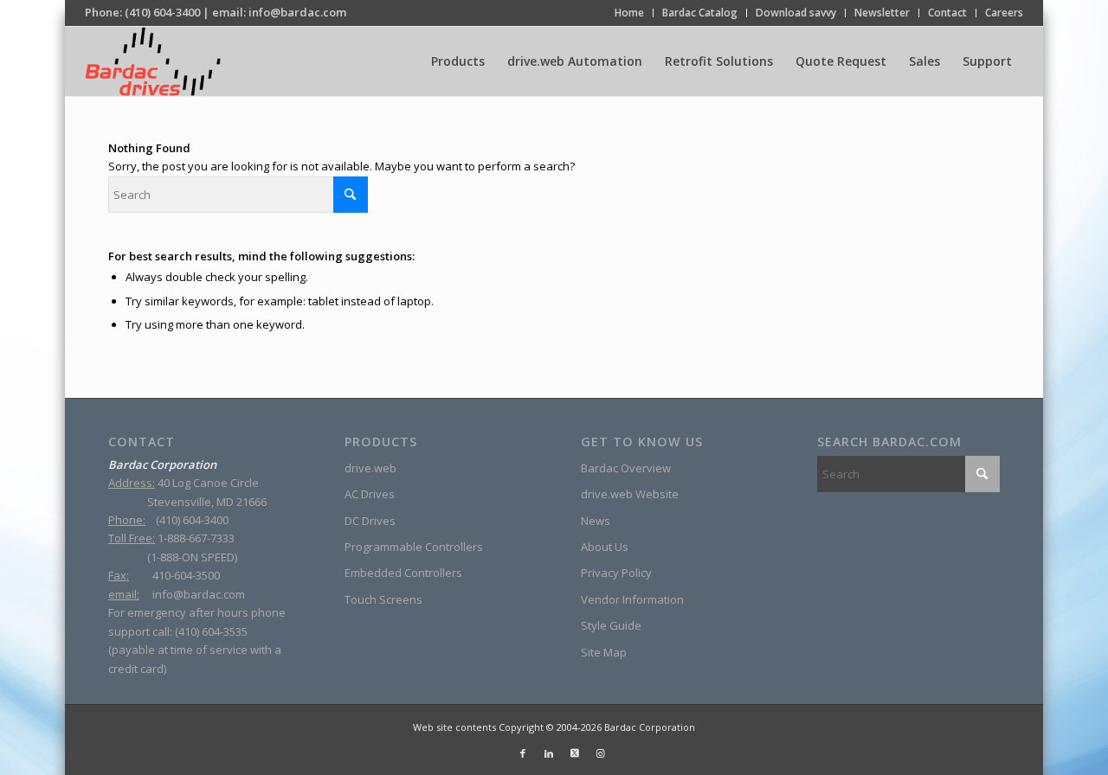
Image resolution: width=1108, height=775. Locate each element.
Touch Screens (383, 599)
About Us (604, 546)
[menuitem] (630, 13)
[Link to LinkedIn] (549, 753)
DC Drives (370, 520)
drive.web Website (630, 494)
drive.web (370, 468)
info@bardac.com (297, 12)
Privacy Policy (616, 572)
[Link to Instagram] (601, 753)
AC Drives (370, 494)
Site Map (604, 652)
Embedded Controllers (403, 572)
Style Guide (611, 625)
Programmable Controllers (414, 546)
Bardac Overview (626, 468)
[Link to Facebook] (523, 753)
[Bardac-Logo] (153, 61)
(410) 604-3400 (162, 12)
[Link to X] (575, 753)
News (595, 520)
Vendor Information (632, 599)
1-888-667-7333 (196, 538)
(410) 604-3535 (211, 631)
